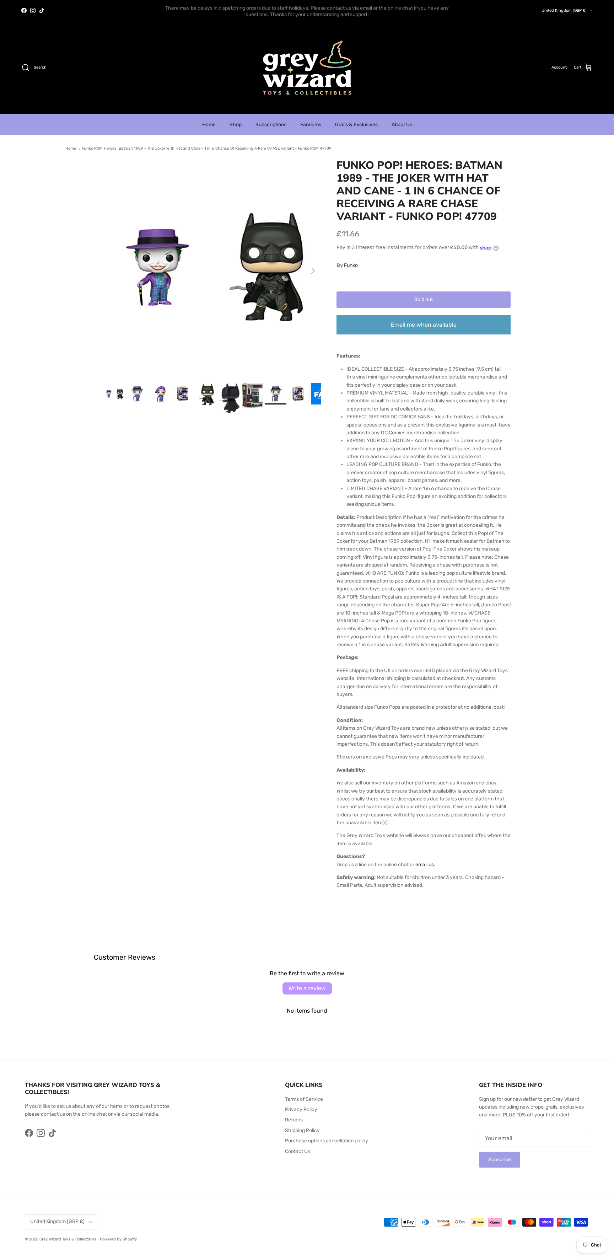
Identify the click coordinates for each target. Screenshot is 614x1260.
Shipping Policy (302, 1130)
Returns (294, 1120)
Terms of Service (304, 1099)
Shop (236, 125)
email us (424, 865)
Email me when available (424, 324)
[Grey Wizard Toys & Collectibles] (307, 67)
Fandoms (310, 125)
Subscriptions (270, 125)
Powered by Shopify (118, 1239)
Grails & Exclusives (356, 125)
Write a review (307, 988)
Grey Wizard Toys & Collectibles (68, 1239)
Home (209, 125)
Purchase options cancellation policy (326, 1141)
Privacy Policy (301, 1109)
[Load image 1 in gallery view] (212, 267)
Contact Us (297, 1151)
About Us (402, 125)
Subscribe (499, 1160)
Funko (351, 265)
